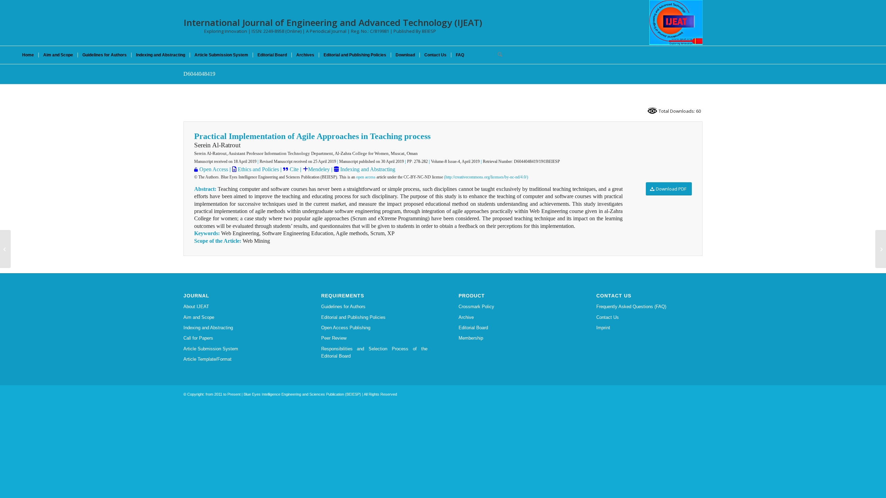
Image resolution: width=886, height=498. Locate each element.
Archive (466, 317)
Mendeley (319, 169)
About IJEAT (196, 306)
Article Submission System (210, 348)
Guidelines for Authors (343, 306)
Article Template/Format (207, 359)
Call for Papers (198, 338)
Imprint (603, 327)
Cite (294, 169)
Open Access (213, 169)
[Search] (497, 55)
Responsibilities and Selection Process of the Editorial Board (374, 352)
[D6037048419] (5, 249)
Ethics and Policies (257, 169)
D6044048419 (199, 74)
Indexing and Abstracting (367, 169)
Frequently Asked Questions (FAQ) (631, 306)
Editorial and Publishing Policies (353, 317)
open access (366, 177)
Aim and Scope (198, 317)
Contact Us (607, 317)
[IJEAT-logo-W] (676, 22)
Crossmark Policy (476, 306)
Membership (471, 338)
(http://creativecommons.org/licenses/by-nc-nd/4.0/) (486, 177)
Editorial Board (473, 327)
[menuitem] (28, 55)
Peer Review (333, 338)
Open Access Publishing (345, 327)
